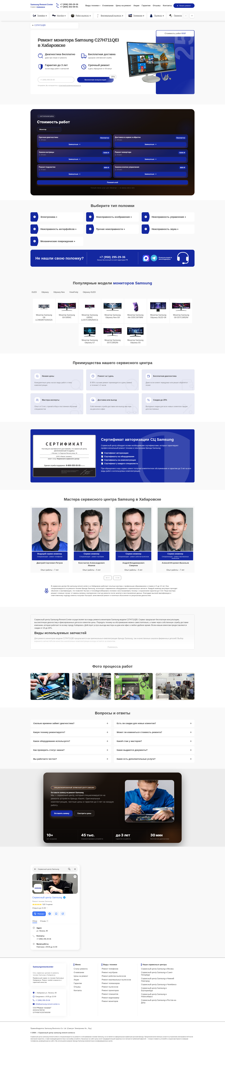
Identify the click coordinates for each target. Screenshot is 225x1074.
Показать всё (112, 182)
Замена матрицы (46, 152)
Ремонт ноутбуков (109, 972)
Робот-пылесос (82, 16)
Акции (136, 6)
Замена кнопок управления (127, 167)
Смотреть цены (84, 813)
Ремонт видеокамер (110, 998)
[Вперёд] (192, 15)
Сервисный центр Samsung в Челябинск (158, 984)
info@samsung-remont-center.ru (48, 1004)
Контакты (167, 6)
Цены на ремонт (123, 6)
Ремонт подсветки (47, 167)
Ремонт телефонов (110, 969)
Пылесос (158, 16)
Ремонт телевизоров (111, 983)
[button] (108, 578)
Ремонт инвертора (123, 152)
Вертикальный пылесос (111, 16)
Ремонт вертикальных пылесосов (116, 980)
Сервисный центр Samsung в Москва (157, 969)
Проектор (178, 16)
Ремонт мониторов (110, 1001)
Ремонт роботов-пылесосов (114, 976)
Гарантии (146, 6)
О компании (107, 6)
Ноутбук (60, 16)
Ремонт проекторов (110, 990)
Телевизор (137, 16)
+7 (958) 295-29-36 (69, 4)
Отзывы (157, 6)
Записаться (73, 144)
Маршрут (41, 914)
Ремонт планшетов (110, 994)
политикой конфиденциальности (70, 85)
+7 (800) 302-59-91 (69, 7)
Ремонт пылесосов (110, 987)
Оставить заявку (61, 813)
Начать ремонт (185, 6)
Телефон (41, 16)
